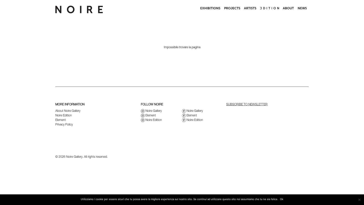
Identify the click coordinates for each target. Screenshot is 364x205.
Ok (281, 199)
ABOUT (288, 8)
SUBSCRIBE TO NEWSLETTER (247, 104)
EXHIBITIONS (210, 8)
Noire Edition (63, 115)
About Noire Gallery (67, 110)
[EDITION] (269, 8)
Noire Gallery (153, 110)
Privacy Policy (64, 124)
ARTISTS (250, 8)
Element (60, 119)
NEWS (302, 8)
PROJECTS (232, 8)
